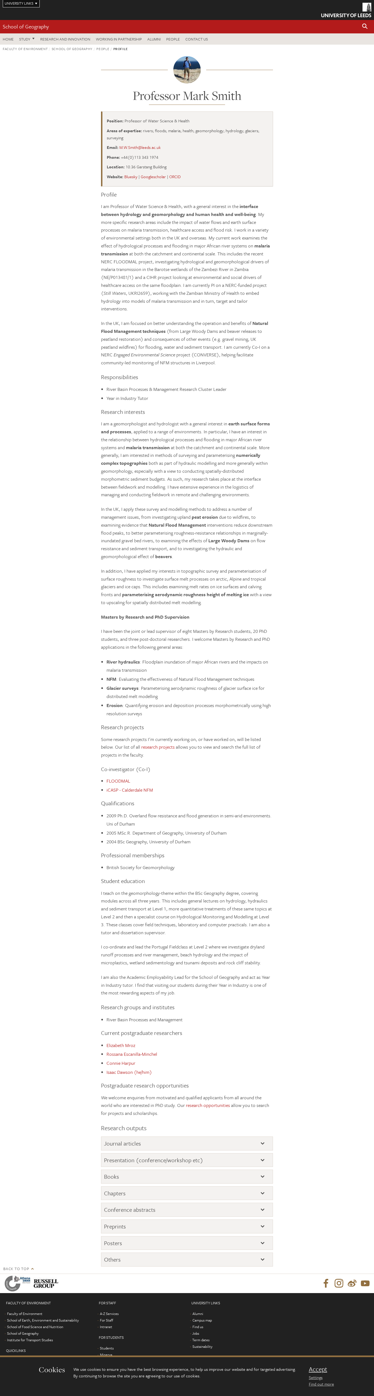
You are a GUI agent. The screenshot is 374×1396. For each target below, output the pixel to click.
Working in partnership (119, 39)
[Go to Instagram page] (339, 1283)
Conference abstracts (130, 1210)
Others (112, 1260)
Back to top (16, 1268)
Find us (197, 1326)
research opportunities (208, 1105)
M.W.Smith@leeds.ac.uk (140, 147)
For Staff (106, 1320)
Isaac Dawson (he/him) (129, 1072)
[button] (365, 26)
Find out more (321, 1384)
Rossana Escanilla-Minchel (132, 1054)
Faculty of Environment (25, 48)
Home (8, 39)
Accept (318, 1369)
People (173, 39)
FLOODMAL (118, 780)
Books (111, 1177)
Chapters (115, 1193)
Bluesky (130, 177)
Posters (113, 1243)
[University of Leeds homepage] (346, 10)
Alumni (154, 39)
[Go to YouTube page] (365, 1283)
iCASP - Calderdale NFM (130, 789)
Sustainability (202, 1346)
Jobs (195, 1333)
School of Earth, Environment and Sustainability (43, 1320)
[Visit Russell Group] (47, 1283)
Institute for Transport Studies (30, 1340)
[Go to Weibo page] (352, 1283)
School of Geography (26, 26)
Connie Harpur (121, 1063)
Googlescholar (153, 177)
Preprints (115, 1226)
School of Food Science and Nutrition (35, 1326)
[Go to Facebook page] (325, 1283)
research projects (158, 746)
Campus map (202, 1320)
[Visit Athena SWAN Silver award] (18, 1283)
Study (24, 39)
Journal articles (122, 1143)
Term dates (200, 1340)
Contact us (196, 39)
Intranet (106, 1326)
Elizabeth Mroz (121, 1045)
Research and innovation (65, 39)
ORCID (175, 177)
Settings (316, 1377)
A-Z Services (109, 1313)
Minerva (106, 1354)
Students (107, 1348)
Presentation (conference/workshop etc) (153, 1160)
